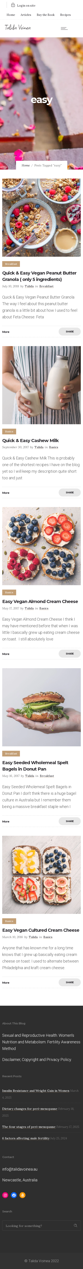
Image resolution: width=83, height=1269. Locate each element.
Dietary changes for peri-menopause (29, 1109)
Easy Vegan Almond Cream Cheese (40, 601)
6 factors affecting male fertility (25, 1138)
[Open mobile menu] (65, 28)
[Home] (17, 29)
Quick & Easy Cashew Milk (30, 440)
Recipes (65, 15)
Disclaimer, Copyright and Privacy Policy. (37, 1059)
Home (11, 15)
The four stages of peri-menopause (29, 1127)
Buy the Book (46, 15)
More (5, 332)
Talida (29, 286)
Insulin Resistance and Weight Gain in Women (35, 1091)
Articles (26, 15)
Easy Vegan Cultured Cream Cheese (40, 930)
